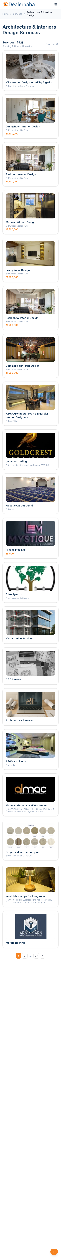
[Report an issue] (54, 1252)
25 (36, 955)
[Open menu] (55, 4)
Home (6, 14)
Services (17, 14)
